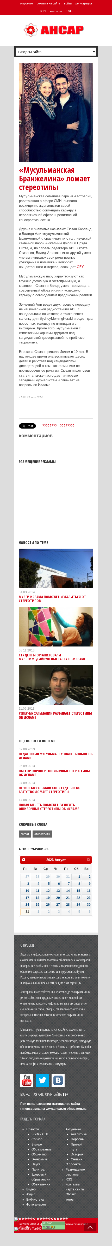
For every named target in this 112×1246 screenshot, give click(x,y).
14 (68, 891)
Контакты (73, 1184)
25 (37, 904)
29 (78, 904)
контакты (56, 11)
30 (89, 904)
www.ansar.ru (56, 1109)
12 (48, 891)
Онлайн (76, 1159)
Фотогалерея (36, 1204)
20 (58, 898)
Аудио (30, 1194)
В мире (37, 1144)
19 (48, 898)
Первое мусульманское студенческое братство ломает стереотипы (50, 789)
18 (37, 898)
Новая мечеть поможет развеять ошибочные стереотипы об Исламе (49, 806)
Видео (31, 1189)
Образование (42, 1149)
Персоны (77, 1139)
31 (27, 911)
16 (89, 891)
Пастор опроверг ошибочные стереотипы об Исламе (54, 772)
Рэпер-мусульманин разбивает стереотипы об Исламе (55, 715)
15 (78, 891)
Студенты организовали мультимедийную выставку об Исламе (52, 656)
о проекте (26, 3)
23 (89, 898)
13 (58, 891)
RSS (43, 11)
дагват (25, 833)
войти (68, 3)
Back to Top (90, 1227)
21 (68, 898)
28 (68, 904)
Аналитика (79, 1134)
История (77, 1154)
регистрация (84, 3)
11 (37, 891)
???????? (49, 426)
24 (27, 904)
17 (27, 898)
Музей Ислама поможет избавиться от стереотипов (52, 598)
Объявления (41, 1184)
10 (27, 891)
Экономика (40, 1159)
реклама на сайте (48, 3)
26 (48, 904)
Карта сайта (75, 1189)
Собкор (37, 1139)
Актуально (73, 1129)
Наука (36, 1164)
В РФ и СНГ (40, 1134)
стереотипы (42, 833)
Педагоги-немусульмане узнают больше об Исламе (55, 755)
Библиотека (35, 1199)
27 (58, 904)
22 (78, 898)
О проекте (73, 1164)
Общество (39, 1154)
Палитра (38, 1169)
